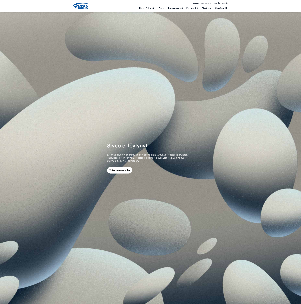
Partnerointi (192, 8)
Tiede (161, 8)
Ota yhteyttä (206, 3)
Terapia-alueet (175, 8)
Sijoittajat (207, 8)
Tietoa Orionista (147, 8)
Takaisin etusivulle (119, 170)
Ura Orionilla (221, 8)
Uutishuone (194, 3)
